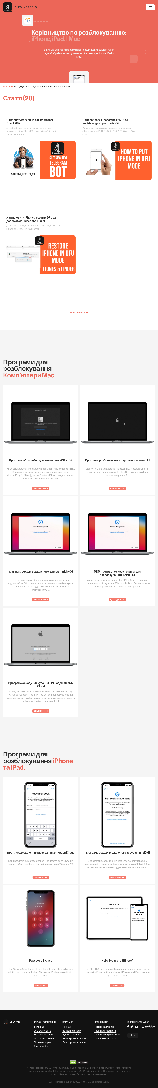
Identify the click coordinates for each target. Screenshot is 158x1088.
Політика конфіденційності (108, 1035)
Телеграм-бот (41, 1046)
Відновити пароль (43, 1042)
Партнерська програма (74, 1042)
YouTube (136, 1027)
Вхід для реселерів (43, 1035)
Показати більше (79, 312)
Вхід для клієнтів (42, 1031)
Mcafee (148, 1026)
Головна (7, 86)
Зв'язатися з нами (71, 1031)
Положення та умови (105, 1038)
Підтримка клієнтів (104, 1027)
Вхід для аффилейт (44, 1038)
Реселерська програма (74, 1038)
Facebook (128, 1026)
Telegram (131, 1026)
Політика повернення (105, 1031)
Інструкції (39, 1027)
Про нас (66, 1027)
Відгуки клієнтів (70, 1035)
